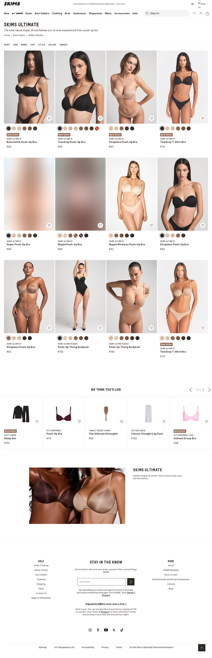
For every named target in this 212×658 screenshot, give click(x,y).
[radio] (9, 128)
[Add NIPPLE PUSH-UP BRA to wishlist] (100, 225)
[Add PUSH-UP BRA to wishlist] (79, 421)
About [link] (171, 565)
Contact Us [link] (41, 593)
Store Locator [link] (171, 574)
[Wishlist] (194, 13)
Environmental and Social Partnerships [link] (170, 579)
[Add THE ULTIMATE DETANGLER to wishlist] (121, 421)
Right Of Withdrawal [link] (41, 598)
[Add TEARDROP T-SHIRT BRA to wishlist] (202, 118)
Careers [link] (171, 584)
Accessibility (88, 647)
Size (15, 44)
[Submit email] (130, 581)
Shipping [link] (41, 584)
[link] (90, 629)
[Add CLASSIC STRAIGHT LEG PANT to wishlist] (164, 421)
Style (41, 44)
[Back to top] (201, 647)
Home (7, 35)
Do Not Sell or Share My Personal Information (151, 647)
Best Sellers (19, 35)
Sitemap (43, 647)
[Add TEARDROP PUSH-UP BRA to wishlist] (100, 118)
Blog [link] (171, 588)
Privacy (105, 612)
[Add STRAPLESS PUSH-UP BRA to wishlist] (151, 118)
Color (52, 44)
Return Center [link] (41, 570)
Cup (32, 44)
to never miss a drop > (106, 604)
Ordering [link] (41, 579)
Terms (119, 647)
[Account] (201, 13)
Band (24, 44)
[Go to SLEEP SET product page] (21, 413)
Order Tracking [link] (41, 565)
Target (63, 44)
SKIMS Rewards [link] (171, 570)
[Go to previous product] (190, 389)
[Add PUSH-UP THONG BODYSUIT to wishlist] (100, 327)
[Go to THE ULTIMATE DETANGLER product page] (106, 413)
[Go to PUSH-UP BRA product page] (63, 413)
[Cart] (207, 13)
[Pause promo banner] (192, 4)
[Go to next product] (209, 389)
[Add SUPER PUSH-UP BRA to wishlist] (49, 225)
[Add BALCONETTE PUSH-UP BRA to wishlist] (49, 118)
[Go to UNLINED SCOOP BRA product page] (190, 413)
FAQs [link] (41, 588)
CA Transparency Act (64, 647)
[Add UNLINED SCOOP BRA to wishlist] (206, 421)
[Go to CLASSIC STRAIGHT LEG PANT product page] (148, 413)
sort (7, 44)
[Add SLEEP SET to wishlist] (37, 421)
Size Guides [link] (41, 574)
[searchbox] (169, 13)
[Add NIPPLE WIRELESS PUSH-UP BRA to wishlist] (151, 225)
